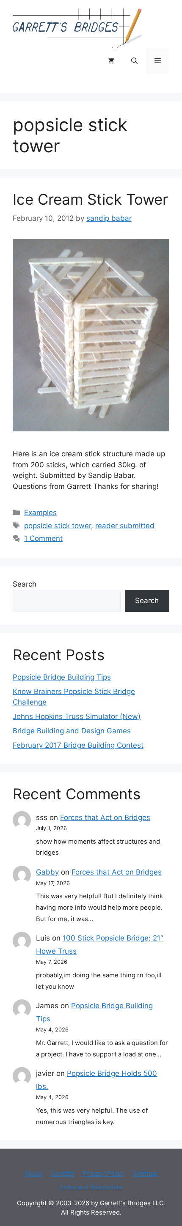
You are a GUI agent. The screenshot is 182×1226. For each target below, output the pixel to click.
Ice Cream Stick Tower (90, 199)
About (33, 1173)
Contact (62, 1173)
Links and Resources (91, 1187)
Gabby (47, 872)
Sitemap (145, 1173)
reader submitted (124, 525)
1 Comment (43, 538)
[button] (134, 61)
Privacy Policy (103, 1173)
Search (24, 584)
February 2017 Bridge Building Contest (78, 745)
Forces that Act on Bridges (105, 817)
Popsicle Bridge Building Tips (62, 677)
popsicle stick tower (57, 525)
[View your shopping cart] (111, 61)
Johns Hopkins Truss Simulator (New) (77, 716)
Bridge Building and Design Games (72, 731)
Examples (40, 512)
